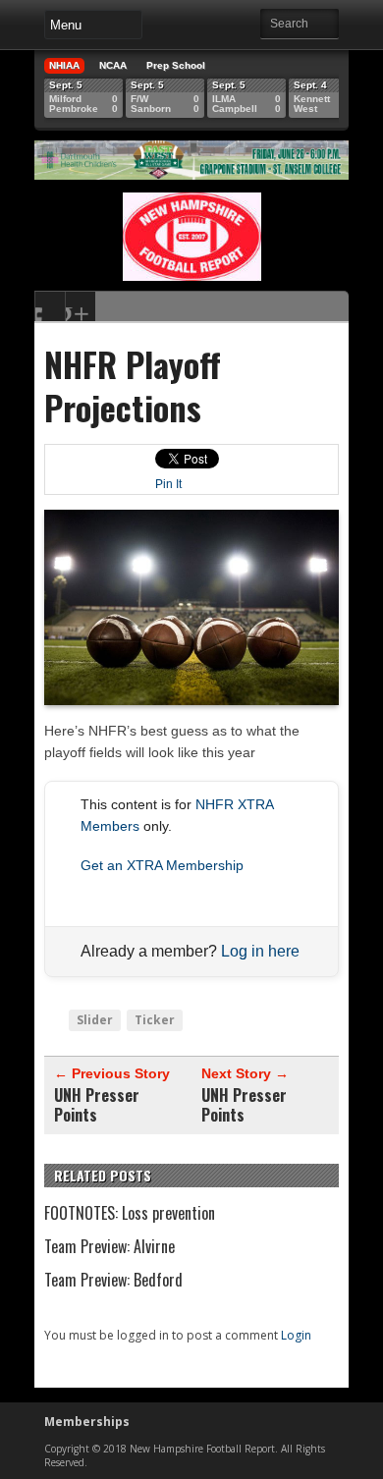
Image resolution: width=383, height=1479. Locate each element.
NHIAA (64, 65)
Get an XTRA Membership (162, 865)
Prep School (175, 65)
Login (296, 1335)
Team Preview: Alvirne (109, 1246)
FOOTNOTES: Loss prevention (129, 1213)
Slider (95, 1020)
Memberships (87, 1421)
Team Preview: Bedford (113, 1279)
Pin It (168, 484)
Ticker (155, 1020)
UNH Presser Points (96, 1104)
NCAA (113, 65)
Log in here (260, 951)
